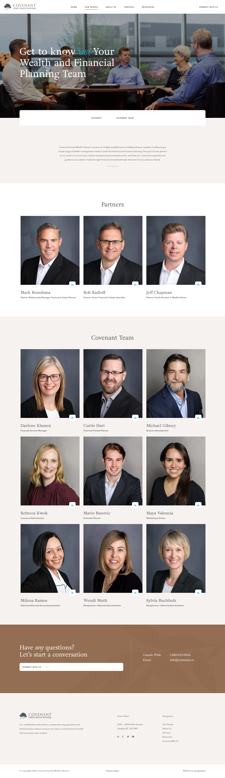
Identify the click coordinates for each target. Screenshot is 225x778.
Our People (91, 6)
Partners (96, 118)
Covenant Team (125, 118)
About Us (111, 6)
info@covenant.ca (182, 660)
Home (74, 6)
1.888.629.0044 (180, 655)
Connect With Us (208, 7)
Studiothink (199, 770)
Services (129, 6)
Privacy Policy (112, 770)
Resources (148, 6)
